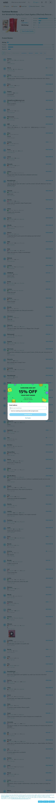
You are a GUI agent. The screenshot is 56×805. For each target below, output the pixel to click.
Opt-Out (46, 801)
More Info (52, 801)
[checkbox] (9, 410)
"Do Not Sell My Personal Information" (20, 798)
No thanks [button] (28, 418)
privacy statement (5, 796)
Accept (40, 801)
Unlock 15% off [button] (28, 414)
